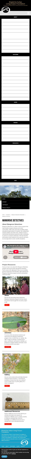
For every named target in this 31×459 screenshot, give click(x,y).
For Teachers (16, 115)
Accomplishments (16, 37)
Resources (15, 143)
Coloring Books (16, 112)
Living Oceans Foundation (6, 10)
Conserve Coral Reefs (16, 57)
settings (14, 453)
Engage (16, 122)
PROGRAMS (16, 68)
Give (15, 180)
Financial (16, 27)
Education (8, 214)
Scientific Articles (16, 160)
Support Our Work (16, 129)
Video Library (16, 119)
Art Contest (16, 108)
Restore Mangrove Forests (16, 61)
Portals (16, 146)
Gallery (7, 374)
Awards (17, 40)
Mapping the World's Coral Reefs (16, 81)
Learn (15, 102)
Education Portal (16, 153)
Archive (17, 51)
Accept (4, 456)
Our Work (15, 54)
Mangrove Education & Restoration (17, 78)
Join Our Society (16, 132)
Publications (16, 98)
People (16, 23)
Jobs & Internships (16, 139)
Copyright (5, 204)
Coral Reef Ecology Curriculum (16, 105)
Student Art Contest (16, 71)
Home (3, 199)
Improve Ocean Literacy (16, 64)
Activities (8, 333)
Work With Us (16, 136)
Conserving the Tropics (17, 74)
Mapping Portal (17, 149)
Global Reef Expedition (16, 44)
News (16, 170)
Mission (16, 20)
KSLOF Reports (16, 163)
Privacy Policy (6, 207)
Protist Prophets (16, 88)
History (16, 34)
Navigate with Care (17, 85)
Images (6, 385)
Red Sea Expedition (16, 47)
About (15, 17)
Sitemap (4, 202)
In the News (17, 173)
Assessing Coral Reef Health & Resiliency (16, 91)
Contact (16, 30)
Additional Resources (12, 411)
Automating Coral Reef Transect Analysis (16, 95)
